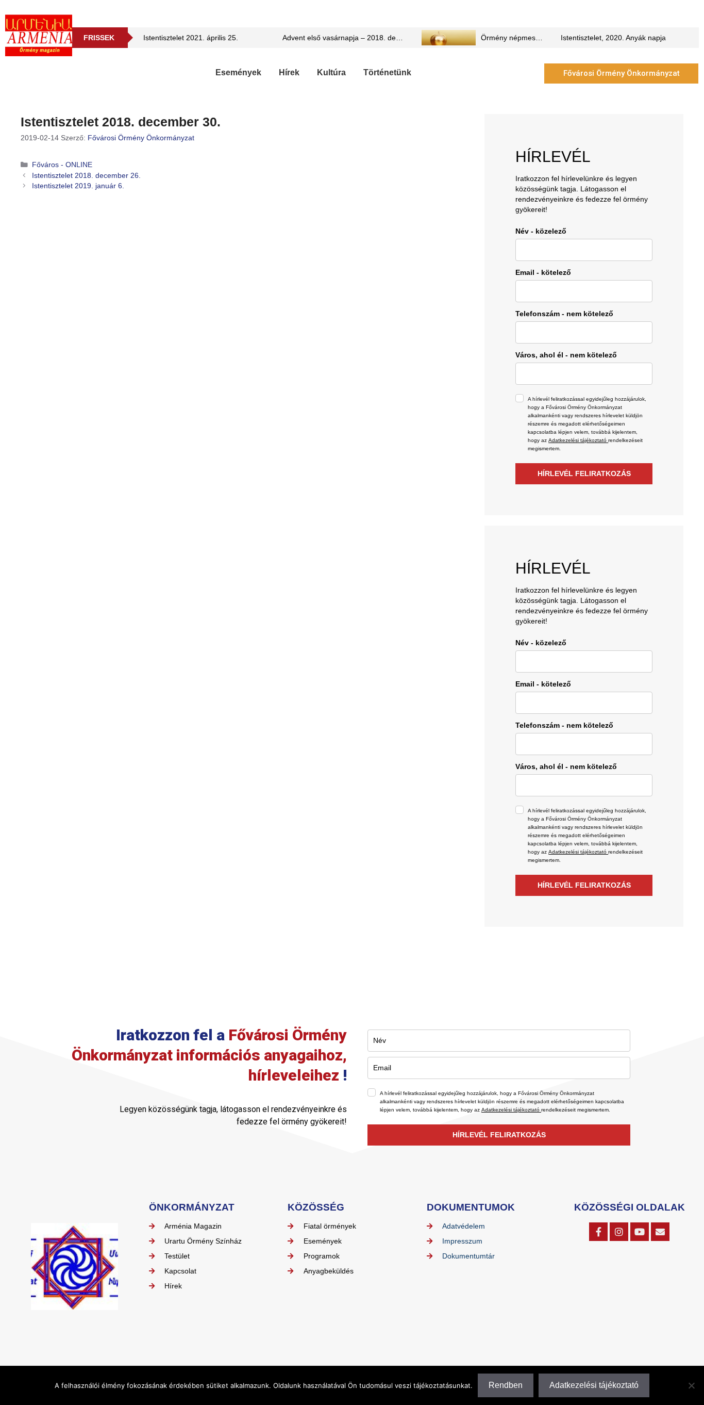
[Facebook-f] (598, 1231)
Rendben (506, 1385)
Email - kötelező (543, 272)
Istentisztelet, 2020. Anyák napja (613, 38)
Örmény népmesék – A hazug (529, 38)
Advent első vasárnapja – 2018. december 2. (355, 38)
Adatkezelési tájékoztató (578, 440)
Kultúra (331, 72)
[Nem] (691, 1385)
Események (238, 72)
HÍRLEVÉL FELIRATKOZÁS (584, 473)
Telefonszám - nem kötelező (564, 313)
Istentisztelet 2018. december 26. (86, 175)
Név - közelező (540, 231)
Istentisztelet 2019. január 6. (78, 186)
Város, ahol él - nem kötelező (566, 355)
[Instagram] (619, 1231)
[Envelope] (660, 1231)
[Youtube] (639, 1231)
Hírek (289, 72)
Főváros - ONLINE (62, 165)
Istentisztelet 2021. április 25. (190, 38)
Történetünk (387, 72)
